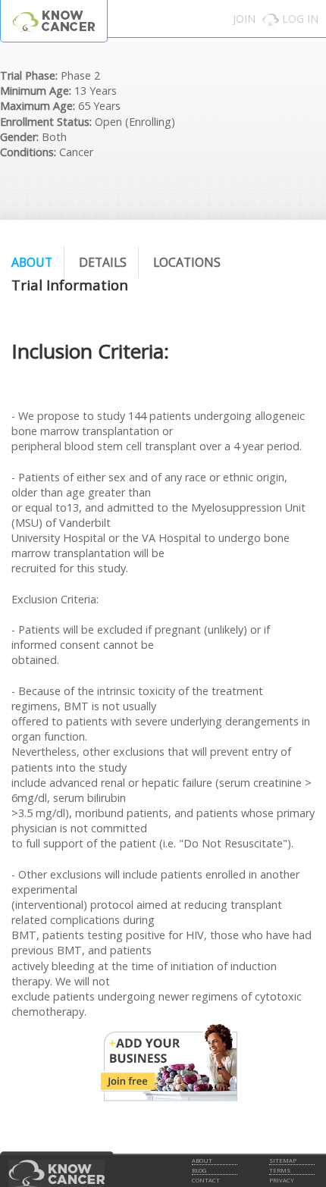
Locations (187, 262)
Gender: (19, 137)
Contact (206, 1180)
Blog (199, 1170)
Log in (300, 18)
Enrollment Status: (46, 121)
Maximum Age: (37, 106)
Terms (279, 1170)
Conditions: (28, 152)
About (31, 262)
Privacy (281, 1180)
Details (103, 262)
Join (244, 18)
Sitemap (282, 1160)
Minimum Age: (35, 90)
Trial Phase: (29, 75)
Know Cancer (54, 21)
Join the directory (169, 1062)
